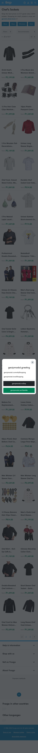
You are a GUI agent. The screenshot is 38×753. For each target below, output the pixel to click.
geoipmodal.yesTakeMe (19, 390)
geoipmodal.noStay (19, 384)
